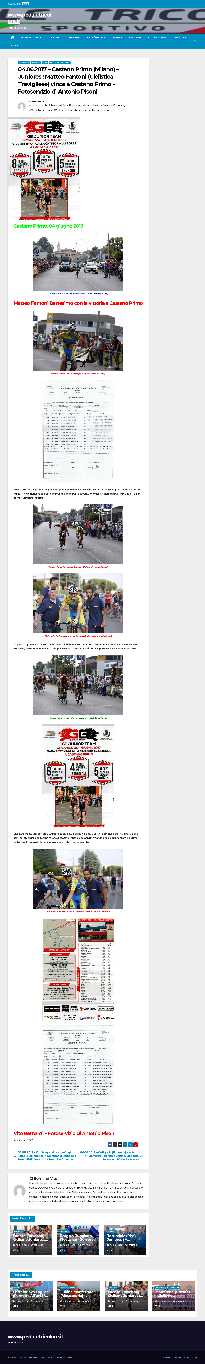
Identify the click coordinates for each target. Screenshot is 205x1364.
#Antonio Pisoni (91, 105)
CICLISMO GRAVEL (68, 1287)
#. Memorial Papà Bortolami (64, 105)
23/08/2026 (22, 1301)
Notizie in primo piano (60, 63)
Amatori (180, 37)
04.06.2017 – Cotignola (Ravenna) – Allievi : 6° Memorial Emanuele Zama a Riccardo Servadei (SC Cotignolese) (109, 1156)
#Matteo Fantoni (62, 110)
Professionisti (31, 37)
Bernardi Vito (39, 101)
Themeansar (66, 1357)
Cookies (177, 1357)
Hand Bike (135, 37)
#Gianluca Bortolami (112, 105)
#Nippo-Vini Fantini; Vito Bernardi (93, 110)
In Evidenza (24, 63)
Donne (117, 37)
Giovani (54, 37)
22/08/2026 (117, 1301)
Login (194, 1357)
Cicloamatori (173, 1287)
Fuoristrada (157, 37)
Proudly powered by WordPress (23, 1357)
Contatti (166, 1357)
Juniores (74, 37)
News (45, 63)
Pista (14, 45)
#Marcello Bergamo (40, 110)
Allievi (17, 1287)
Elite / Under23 (96, 37)
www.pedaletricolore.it (35, 1337)
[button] (195, 41)
